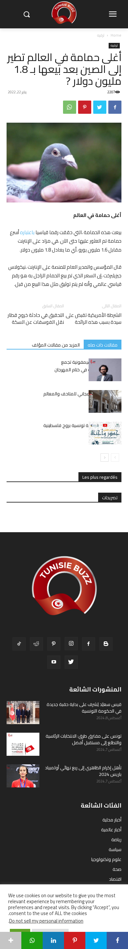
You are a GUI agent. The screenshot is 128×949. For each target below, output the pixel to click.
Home (116, 35)
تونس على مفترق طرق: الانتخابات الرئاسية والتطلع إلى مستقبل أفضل (83, 739)
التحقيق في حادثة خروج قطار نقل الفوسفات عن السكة (36, 318)
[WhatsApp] (69, 107)
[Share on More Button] (10, 940)
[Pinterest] (84, 107)
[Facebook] (114, 107)
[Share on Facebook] (117, 940)
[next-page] (104, 457)
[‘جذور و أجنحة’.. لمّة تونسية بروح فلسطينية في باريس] (105, 433)
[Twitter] (99, 107)
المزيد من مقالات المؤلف (56, 345)
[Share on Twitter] (96, 940)
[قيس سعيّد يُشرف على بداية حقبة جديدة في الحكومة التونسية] (23, 712)
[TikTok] (19, 644)
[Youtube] (53, 662)
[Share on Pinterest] (74, 940)
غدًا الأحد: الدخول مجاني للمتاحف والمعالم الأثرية (82, 397)
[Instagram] (71, 643)
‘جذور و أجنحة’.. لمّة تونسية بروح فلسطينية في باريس (82, 429)
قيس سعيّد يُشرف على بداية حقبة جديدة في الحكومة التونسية (84, 707)
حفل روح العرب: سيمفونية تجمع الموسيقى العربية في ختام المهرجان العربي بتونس (87, 370)
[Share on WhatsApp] (32, 940)
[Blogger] (106, 644)
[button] (26, 14)
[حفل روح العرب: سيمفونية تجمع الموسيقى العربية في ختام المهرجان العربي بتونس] (105, 369)
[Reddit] (36, 644)
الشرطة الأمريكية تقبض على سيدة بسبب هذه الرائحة (93, 318)
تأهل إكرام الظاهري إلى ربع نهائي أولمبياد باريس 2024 (83, 771)
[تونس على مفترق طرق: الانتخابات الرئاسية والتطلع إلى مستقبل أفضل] (23, 744)
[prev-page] (115, 457)
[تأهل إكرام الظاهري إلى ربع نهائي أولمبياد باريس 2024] (23, 775)
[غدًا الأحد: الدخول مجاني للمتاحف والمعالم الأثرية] (105, 401)
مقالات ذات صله (102, 345)
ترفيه (100, 35)
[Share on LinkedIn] (53, 940)
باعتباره (27, 232)
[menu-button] (112, 14)
